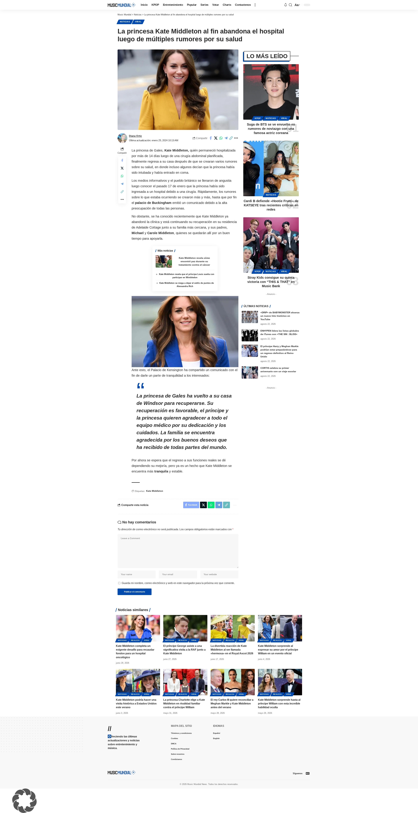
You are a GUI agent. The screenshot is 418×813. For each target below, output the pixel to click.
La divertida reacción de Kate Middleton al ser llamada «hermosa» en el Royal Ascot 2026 (232, 650)
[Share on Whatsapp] (221, 138)
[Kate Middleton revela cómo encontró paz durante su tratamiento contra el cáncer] (164, 261)
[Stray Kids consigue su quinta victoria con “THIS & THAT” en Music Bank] (271, 245)
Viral (138, 22)
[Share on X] (216, 138)
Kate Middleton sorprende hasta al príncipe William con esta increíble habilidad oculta (279, 703)
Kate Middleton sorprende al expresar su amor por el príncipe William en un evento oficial (278, 650)
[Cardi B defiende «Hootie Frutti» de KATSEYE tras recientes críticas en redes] (271, 168)
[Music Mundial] (122, 5)
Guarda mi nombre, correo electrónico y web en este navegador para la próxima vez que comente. (178, 583)
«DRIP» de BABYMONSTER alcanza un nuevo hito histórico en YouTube (279, 316)
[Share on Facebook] (211, 138)
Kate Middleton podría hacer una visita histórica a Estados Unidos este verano (136, 703)
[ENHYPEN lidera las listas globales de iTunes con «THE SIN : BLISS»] (250, 335)
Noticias (125, 22)
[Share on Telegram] (226, 138)
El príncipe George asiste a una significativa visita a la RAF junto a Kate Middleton (184, 650)
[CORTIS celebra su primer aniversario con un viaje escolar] (250, 372)
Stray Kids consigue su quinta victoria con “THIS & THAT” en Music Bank (271, 282)
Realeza (135, 640)
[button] (255, 5)
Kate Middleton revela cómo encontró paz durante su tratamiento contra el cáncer (194, 261)
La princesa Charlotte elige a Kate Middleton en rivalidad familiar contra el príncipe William (184, 703)
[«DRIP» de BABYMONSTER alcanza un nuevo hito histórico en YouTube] (250, 317)
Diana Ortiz (135, 136)
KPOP (258, 118)
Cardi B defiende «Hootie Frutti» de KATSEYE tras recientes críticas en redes (271, 205)
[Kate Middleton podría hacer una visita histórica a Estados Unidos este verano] (138, 682)
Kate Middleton (154, 491)
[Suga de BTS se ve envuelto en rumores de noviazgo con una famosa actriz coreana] (271, 92)
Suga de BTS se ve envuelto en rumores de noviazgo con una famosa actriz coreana (271, 129)
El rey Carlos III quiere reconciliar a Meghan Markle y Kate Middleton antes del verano (232, 703)
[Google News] (307, 773)
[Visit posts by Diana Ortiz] (122, 138)
